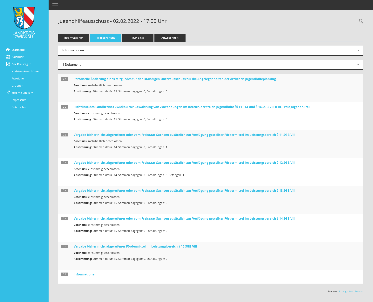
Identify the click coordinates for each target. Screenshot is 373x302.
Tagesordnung (106, 38)
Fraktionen (18, 78)
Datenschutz (20, 107)
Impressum (19, 100)
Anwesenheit (170, 38)
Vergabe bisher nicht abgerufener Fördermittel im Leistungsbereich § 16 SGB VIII (135, 246)
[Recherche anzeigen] (360, 21)
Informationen (74, 38)
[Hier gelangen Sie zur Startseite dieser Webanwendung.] (24, 22)
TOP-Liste (138, 38)
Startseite (18, 50)
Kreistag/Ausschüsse (25, 71)
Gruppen (17, 85)
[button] (24, 64)
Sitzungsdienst (351, 291)
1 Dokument (71, 64)
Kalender (18, 57)
